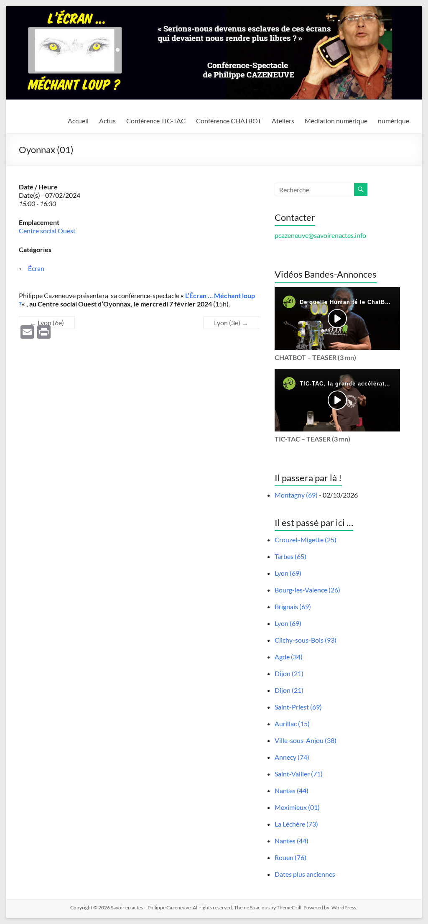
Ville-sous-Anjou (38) (305, 740)
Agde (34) (289, 657)
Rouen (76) (290, 857)
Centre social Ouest (47, 231)
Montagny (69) (296, 495)
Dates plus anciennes (305, 874)
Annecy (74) (292, 757)
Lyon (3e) (231, 323)
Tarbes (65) (290, 556)
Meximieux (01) (297, 807)
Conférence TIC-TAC (156, 121)
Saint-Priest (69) (298, 707)
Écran (36, 268)
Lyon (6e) (47, 323)
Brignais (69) (293, 606)
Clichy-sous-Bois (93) (305, 640)
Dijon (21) (289, 673)
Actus (107, 121)
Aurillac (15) (292, 723)
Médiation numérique (336, 121)
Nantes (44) (291, 790)
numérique (393, 121)
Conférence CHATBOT (228, 121)
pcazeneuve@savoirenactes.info (320, 235)
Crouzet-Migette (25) (305, 540)
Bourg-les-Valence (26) (307, 590)
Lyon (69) (288, 573)
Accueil (78, 121)
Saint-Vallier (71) (299, 774)
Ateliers (283, 121)
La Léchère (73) (296, 824)
